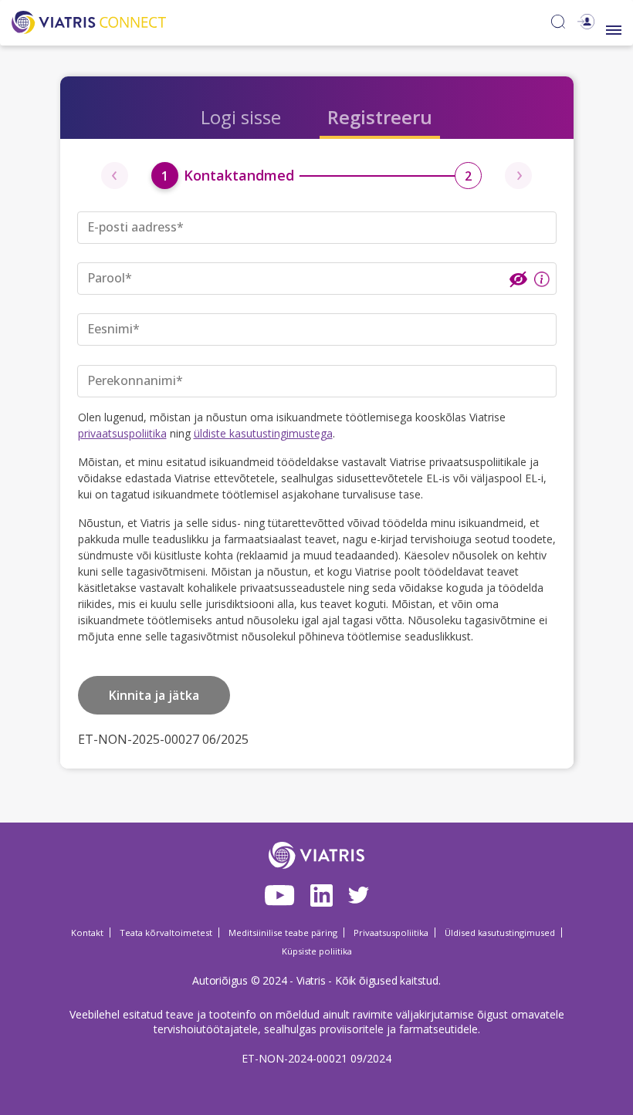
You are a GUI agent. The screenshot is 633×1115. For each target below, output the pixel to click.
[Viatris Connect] (89, 20)
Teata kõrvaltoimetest (166, 932)
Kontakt (87, 932)
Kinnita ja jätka (154, 695)
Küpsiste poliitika (317, 951)
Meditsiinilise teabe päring (282, 932)
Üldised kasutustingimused (500, 932)
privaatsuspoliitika (122, 433)
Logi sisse (241, 117)
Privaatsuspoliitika (391, 932)
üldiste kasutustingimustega (263, 433)
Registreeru (379, 117)
